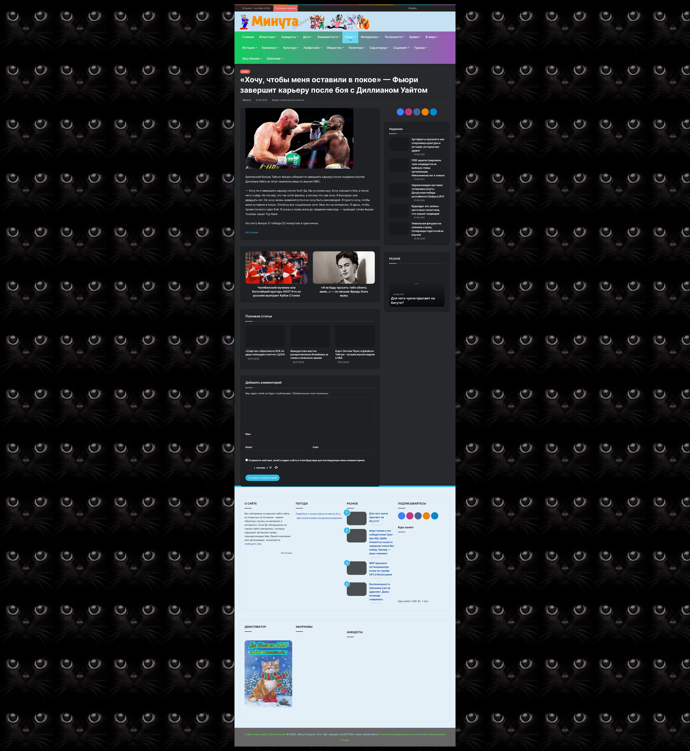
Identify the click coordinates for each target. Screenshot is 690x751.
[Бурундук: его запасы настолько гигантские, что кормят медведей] (399, 211)
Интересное (369, 37)
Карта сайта (260, 734)
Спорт (349, 37)
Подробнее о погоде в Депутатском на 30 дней (320, 514)
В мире (431, 37)
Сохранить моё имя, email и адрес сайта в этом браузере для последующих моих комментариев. (307, 460)
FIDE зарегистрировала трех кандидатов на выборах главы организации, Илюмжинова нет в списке (428, 168)
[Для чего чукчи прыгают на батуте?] (357, 518)
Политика (356, 47)
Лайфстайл (311, 47)
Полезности (393, 37)
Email (249, 447)
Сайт (316, 447)
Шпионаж (274, 58)
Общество (334, 47)
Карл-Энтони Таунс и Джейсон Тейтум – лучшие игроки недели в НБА (355, 354)
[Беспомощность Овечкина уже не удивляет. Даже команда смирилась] (357, 589)
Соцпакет (400, 47)
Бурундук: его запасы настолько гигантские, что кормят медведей (426, 210)
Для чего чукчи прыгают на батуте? (378, 517)
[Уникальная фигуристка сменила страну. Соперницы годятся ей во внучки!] (399, 228)
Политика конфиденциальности (397, 734)
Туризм (419, 47)
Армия (414, 37)
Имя (248, 434)
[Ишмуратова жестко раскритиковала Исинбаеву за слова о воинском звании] (310, 336)
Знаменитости (327, 37)
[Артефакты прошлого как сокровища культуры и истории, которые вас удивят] (399, 144)
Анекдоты (288, 37)
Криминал (269, 47)
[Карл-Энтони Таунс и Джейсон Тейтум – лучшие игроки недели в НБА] (355, 336)
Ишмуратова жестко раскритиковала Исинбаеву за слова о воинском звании (309, 354)
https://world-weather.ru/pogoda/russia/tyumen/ (319, 518)
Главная (248, 37)
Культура (289, 47)
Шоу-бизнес (251, 58)
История (248, 47)
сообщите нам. (253, 543)
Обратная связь (277, 734)
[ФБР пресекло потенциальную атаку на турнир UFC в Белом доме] (357, 568)
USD (414, 601)
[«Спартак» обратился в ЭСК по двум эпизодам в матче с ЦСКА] (265, 336)
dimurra (247, 100)
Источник (251, 232)
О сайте (248, 734)
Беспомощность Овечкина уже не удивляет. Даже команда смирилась (379, 592)
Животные (266, 37)
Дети (306, 37)
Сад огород (378, 47)
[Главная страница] (304, 22)
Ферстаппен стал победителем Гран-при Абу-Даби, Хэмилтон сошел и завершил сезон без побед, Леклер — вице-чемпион (381, 542)
